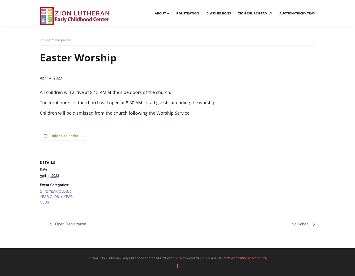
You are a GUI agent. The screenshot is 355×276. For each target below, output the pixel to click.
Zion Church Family (255, 13)
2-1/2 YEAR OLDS (54, 191)
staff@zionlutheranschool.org (245, 258)
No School (301, 224)
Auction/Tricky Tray (297, 13)
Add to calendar (65, 135)
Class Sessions (218, 13)
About (161, 13)
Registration (187, 13)
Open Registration (70, 224)
